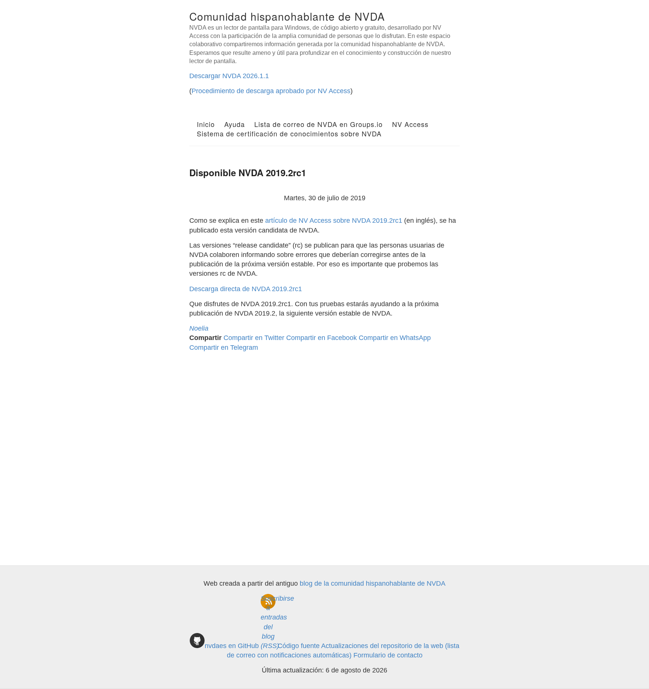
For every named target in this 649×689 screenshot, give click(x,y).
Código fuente (299, 646)
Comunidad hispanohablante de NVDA (287, 16)
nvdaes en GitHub (232, 646)
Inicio (206, 124)
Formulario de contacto (388, 655)
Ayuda (234, 124)
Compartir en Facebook (321, 337)
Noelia (198, 328)
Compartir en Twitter (253, 337)
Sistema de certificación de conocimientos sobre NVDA (289, 133)
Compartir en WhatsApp (395, 337)
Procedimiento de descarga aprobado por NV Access (271, 91)
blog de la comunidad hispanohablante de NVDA (372, 583)
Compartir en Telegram (223, 347)
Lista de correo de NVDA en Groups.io (318, 124)
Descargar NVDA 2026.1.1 (229, 76)
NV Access (410, 124)
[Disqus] (324, 450)
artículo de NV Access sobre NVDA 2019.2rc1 (333, 220)
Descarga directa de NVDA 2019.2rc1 (245, 289)
